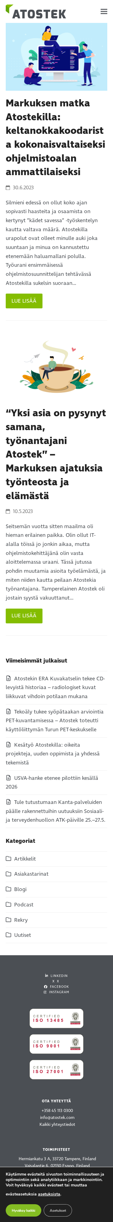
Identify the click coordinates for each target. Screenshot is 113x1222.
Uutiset (22, 935)
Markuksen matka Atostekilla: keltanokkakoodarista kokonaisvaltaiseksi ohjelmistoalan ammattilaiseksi (55, 137)
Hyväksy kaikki (23, 1210)
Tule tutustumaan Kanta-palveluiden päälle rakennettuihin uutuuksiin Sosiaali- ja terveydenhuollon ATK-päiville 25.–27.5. (55, 811)
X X (55, 981)
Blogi (20, 889)
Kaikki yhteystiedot (57, 1124)
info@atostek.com (57, 1117)
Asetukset (58, 1210)
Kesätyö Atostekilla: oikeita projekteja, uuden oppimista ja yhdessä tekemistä (53, 754)
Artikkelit (25, 859)
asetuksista (49, 1194)
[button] (104, 11)
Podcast (23, 905)
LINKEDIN (58, 976)
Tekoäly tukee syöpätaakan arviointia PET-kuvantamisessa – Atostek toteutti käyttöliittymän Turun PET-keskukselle (55, 720)
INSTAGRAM (58, 992)
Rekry (21, 920)
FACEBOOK (59, 986)
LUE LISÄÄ (23, 301)
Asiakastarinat (31, 874)
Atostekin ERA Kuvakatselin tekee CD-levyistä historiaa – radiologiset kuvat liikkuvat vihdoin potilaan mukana (55, 687)
